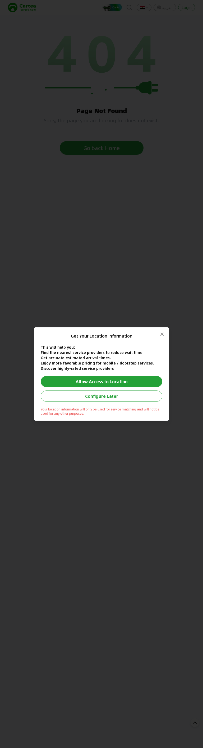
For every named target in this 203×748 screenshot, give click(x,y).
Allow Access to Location (102, 381)
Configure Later (101, 396)
